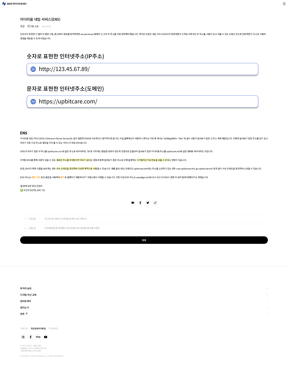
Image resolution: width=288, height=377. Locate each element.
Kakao (133, 203)
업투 (22, 313)
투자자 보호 (26, 288)
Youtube (46, 337)
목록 (144, 240)
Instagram (23, 337)
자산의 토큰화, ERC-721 (34, 190)
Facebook (140, 203)
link (155, 203)
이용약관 (24, 328)
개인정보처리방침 (38, 328)
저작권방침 (53, 328)
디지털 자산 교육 (28, 294)
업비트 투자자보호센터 (14, 4)
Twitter (148, 203)
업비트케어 (25, 301)
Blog (38, 337)
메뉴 (284, 3)
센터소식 (24, 307)
